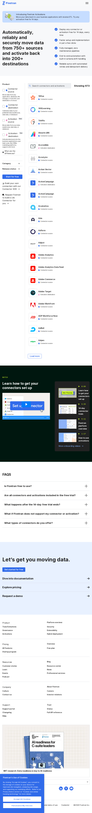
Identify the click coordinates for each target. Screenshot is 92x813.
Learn (4, 670)
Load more (35, 356)
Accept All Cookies (22, 799)
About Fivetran (53, 687)
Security (50, 627)
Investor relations (54, 695)
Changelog (7, 712)
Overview (51, 644)
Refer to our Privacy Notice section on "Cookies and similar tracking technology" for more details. (22, 791)
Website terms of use (49, 805)
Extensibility (52, 630)
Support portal (8, 709)
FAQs (4, 716)
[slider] (26, 418)
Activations (7, 634)
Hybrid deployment (55, 634)
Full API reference (54, 712)
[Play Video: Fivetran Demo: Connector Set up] (26, 404)
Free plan (51, 648)
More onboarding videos (69, 446)
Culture (5, 691)
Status (50, 709)
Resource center (54, 666)
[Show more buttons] (47, 418)
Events (5, 673)
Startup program (9, 652)
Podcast (5, 677)
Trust (49, 705)
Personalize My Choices (22, 806)
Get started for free (13, 569)
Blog (49, 662)
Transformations (9, 627)
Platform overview (54, 622)
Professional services (56, 673)
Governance (7, 630)
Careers (50, 691)
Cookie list (65, 805)
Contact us (7, 695)
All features (7, 648)
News (49, 670)
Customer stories (9, 666)
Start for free (12, 176)
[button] (87, 3)
